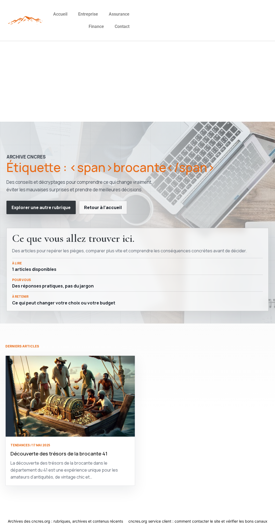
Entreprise (88, 14)
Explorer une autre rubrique (41, 207)
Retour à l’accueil (103, 207)
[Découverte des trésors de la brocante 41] (70, 396)
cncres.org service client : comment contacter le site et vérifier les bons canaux (197, 521)
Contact (122, 26)
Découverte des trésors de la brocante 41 (58, 453)
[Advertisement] (137, 81)
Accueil (60, 14)
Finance (96, 26)
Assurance (119, 14)
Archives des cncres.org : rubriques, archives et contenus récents (65, 521)
